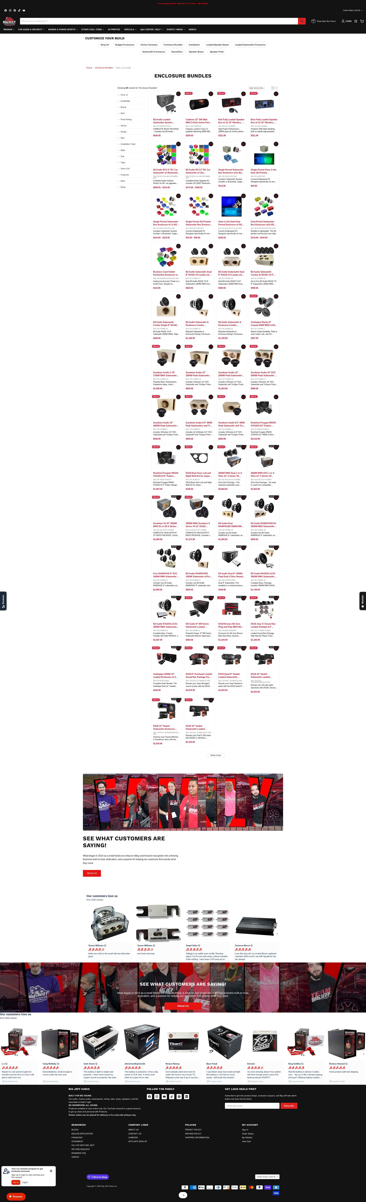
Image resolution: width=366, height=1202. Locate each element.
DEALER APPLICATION (82, 1134)
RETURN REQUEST (80, 1149)
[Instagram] (156, 1096)
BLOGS (74, 1130)
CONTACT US (134, 1134)
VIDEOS (75, 1157)
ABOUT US (133, 1130)
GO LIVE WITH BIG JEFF (83, 1145)
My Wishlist (247, 1137)
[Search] (302, 21)
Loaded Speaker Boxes (217, 44)
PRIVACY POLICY (193, 1130)
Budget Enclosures (124, 44)
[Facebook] (149, 1096)
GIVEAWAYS (77, 1141)
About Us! (92, 873)
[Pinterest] (179, 1096)
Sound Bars (177, 51)
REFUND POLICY (193, 1134)
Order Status (248, 1134)
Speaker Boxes (196, 51)
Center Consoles (149, 44)
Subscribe (289, 1106)
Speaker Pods (217, 51)
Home (89, 67)
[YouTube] (164, 1096)
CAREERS (133, 1137)
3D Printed (114, 29)
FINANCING (76, 1137)
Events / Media (175, 29)
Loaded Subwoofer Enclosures (250, 44)
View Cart (246, 1141)
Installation (194, 44)
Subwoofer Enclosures (153, 51)
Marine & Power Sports (62, 29)
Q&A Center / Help (150, 29)
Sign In (245, 1130)
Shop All (105, 44)
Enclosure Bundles (173, 44)
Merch (192, 29)
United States (351, 10)
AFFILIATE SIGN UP (137, 1141)
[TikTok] (171, 1096)
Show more (215, 755)
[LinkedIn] (186, 1096)
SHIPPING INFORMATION (197, 1137)
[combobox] (159, 21)
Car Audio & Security (30, 29)
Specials (129, 29)
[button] (272, 88)
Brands (8, 29)
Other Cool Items (91, 29)
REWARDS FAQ (78, 1153)
